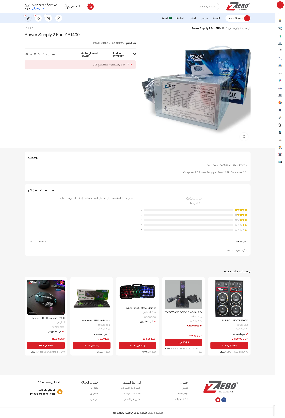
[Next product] (26, 28)
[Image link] (221, 387)
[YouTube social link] (217, 399)
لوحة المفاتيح (149, 312)
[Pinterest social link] (35, 54)
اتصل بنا (94, 388)
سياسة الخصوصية (132, 393)
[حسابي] (59, 18)
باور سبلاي (233, 28)
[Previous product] (32, 28)
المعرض (94, 393)
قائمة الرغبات (181, 399)
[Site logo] (238, 6)
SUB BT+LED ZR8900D (235, 320)
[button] (229, 345)
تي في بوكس (196, 316)
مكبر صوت (242, 324)
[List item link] (44, 392)
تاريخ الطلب (182, 393)
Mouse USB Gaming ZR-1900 (48, 318)
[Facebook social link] (43, 54)
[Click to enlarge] (244, 137)
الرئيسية (246, 28)
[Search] (90, 6)
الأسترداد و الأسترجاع (131, 388)
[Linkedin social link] (31, 54)
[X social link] (39, 54)
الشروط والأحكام (132, 399)
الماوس (61, 322)
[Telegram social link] (27, 54)
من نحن (94, 399)
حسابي (185, 388)
